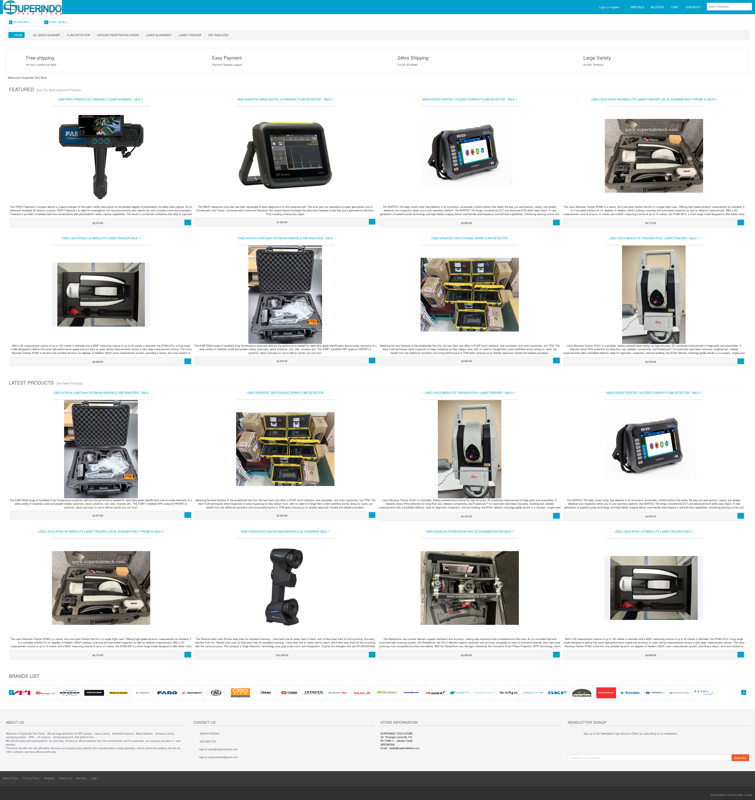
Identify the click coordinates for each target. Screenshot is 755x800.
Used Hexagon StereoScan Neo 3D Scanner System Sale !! (469, 531)
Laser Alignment (158, 35)
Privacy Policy (31, 778)
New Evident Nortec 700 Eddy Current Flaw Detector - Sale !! (469, 99)
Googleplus (729, 21)
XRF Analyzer (217, 35)
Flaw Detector (77, 35)
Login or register (609, 7)
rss (720, 21)
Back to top (748, 794)
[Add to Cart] (187, 223)
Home (18, 35)
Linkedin (711, 21)
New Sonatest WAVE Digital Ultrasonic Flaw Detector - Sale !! (285, 99)
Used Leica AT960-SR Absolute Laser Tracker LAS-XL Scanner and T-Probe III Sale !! (653, 99)
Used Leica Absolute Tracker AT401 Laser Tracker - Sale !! (653, 238)
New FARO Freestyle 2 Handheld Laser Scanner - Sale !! (100, 99)
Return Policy (10, 778)
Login (94, 778)
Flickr (746, 21)
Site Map (81, 778)
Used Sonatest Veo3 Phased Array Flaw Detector (469, 238)
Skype (737, 21)
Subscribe (740, 758)
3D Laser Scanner (45, 35)
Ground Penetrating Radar (117, 35)
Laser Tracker (189, 35)
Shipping (49, 778)
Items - (55, 22)
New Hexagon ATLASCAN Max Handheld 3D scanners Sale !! (285, 531)
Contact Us (65, 778)
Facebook (702, 21)
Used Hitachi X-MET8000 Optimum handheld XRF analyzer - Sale (285, 238)
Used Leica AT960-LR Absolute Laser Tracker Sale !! (101, 238)
